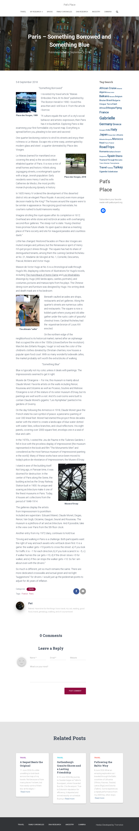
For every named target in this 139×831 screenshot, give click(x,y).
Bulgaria (116, 100)
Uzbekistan (113, 171)
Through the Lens (114, 160)
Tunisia (110, 168)
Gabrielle (107, 118)
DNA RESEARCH (82, 12)
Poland (111, 143)
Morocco (117, 139)
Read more (25, 792)
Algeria (103, 92)
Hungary (102, 130)
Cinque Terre (105, 104)
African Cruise (107, 88)
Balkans (104, 96)
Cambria (107, 12)
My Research (36, 12)
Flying (118, 107)
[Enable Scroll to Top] (133, 825)
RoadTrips (106, 147)
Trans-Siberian (104, 163)
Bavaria (112, 97)
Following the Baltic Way (103, 763)
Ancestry (96, 12)
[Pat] (20, 605)
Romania (104, 151)
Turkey (118, 167)
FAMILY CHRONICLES (64, 12)
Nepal (102, 143)
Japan (103, 134)
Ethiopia (110, 107)
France (25, 594)
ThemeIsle (118, 825)
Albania (119, 88)
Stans (118, 156)
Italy (114, 129)
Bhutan (102, 100)
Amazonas (110, 92)
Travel (23, 12)
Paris (31, 594)
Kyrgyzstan (112, 135)
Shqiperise (103, 156)
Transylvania (114, 163)
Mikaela (102, 139)
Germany (105, 124)
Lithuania (119, 135)
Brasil (109, 100)
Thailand (103, 160)
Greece (117, 124)
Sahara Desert (115, 152)
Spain (111, 156)
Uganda (103, 171)
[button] (42, 12)
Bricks (50, 12)
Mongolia (108, 139)
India (108, 130)
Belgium (118, 96)
